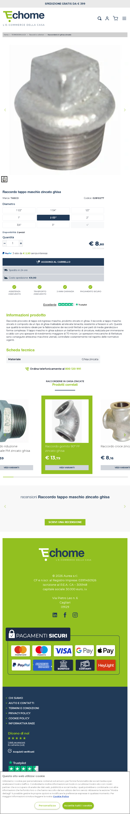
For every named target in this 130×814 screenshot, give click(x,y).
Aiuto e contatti (20, 703)
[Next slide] (124, 109)
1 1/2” (19, 210)
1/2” (88, 210)
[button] (4, 179)
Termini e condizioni (22, 708)
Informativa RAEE (20, 723)
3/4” (19, 225)
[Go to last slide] (5, 434)
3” (53, 225)
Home (6, 35)
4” (87, 225)
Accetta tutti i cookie (78, 805)
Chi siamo (14, 698)
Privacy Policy (18, 713)
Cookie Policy (17, 718)
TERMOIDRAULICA (19, 35)
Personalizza (47, 805)
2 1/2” (53, 217)
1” (19, 217)
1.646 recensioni (16, 742)
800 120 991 (73, 368)
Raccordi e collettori (37, 35)
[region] (65, 792)
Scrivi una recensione (65, 522)
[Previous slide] (5, 109)
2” (87, 217)
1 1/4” (53, 210)
